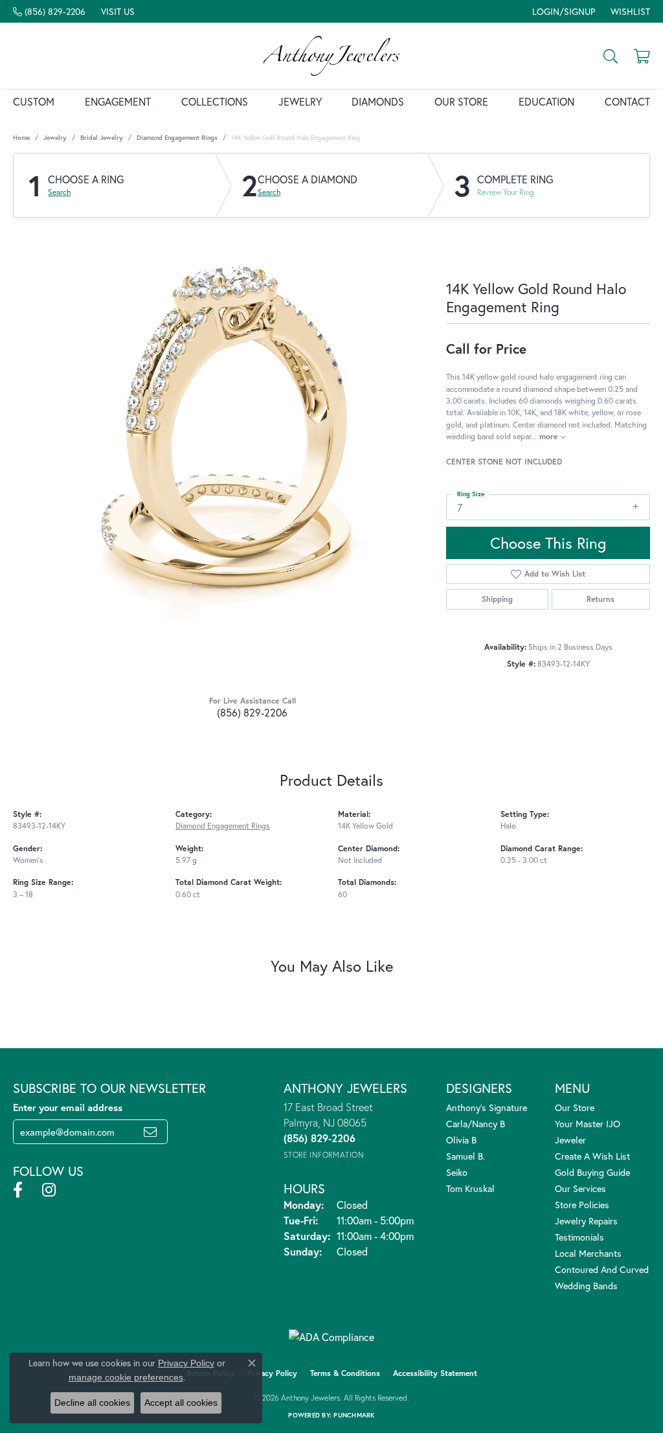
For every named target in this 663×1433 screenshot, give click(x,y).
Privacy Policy (272, 1373)
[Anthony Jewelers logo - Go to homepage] (331, 56)
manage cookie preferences (126, 1377)
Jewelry (300, 101)
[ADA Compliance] (331, 1337)
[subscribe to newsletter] (150, 1131)
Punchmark (353, 1415)
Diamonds (378, 101)
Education (546, 101)
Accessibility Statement (435, 1373)
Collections (214, 101)
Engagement (118, 101)
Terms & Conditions (345, 1373)
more (550, 436)
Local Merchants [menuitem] (588, 1253)
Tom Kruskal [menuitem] (470, 1188)
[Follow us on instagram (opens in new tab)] (49, 1190)
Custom (33, 101)
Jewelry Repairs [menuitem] (586, 1221)
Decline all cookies (92, 1402)
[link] (49, 11)
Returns (600, 599)
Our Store (461, 101)
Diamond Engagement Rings (177, 137)
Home (21, 137)
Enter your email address (67, 1107)
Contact (627, 101)
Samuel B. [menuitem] (465, 1156)
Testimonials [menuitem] (579, 1237)
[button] (562, 11)
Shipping (497, 599)
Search (59, 192)
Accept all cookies (181, 1402)
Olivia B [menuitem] (461, 1140)
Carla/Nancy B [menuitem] (475, 1124)
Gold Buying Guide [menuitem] (592, 1172)
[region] (223, 425)
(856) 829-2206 (252, 712)
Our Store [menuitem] (574, 1107)
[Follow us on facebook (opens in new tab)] (17, 1190)
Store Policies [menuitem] (582, 1204)
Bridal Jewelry (101, 137)
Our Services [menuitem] (580, 1188)
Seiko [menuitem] (456, 1172)
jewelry (55, 137)
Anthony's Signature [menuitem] (486, 1107)
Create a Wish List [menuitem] (592, 1156)
